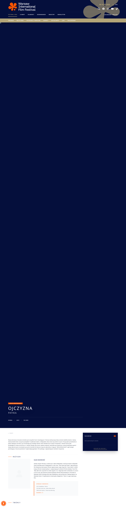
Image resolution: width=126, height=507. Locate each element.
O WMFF (22, 14)
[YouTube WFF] (112, 8)
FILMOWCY (31, 14)
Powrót (11, 433)
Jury (63, 20)
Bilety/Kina (20, 20)
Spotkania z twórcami (33, 20)
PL (113, 4)
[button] (3, 503)
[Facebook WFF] (103, 8)
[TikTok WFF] (117, 8)
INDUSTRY (52, 14)
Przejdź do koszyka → (100, 448)
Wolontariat (72, 20)
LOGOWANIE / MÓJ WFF (111, 14)
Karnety (45, 20)
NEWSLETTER (61, 14)
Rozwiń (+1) (39, 492)
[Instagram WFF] (108, 8)
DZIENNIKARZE (41, 14)
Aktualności (55, 20)
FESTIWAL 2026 (12, 14)
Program (11, 20)
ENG (116, 4)
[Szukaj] (99, 8)
